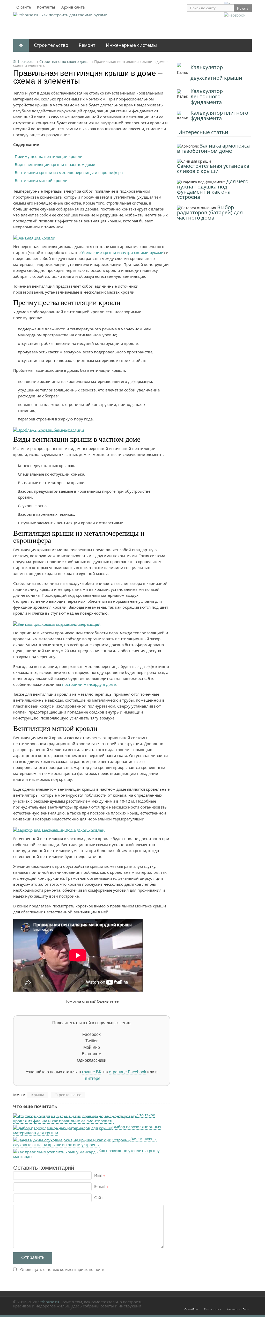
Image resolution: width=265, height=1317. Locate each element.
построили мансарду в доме (89, 684)
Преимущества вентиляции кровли (49, 156)
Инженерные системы (131, 45)
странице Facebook (127, 1072)
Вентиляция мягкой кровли (41, 180)
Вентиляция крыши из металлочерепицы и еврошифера (69, 172)
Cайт (98, 1197)
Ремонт (87, 45)
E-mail (101, 1186)
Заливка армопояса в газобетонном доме (213, 148)
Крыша (37, 1094)
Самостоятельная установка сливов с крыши (213, 168)
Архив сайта (73, 7)
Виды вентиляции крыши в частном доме (55, 164)
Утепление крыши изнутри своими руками (123, 252)
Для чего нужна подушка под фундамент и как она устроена (212, 189)
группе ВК (91, 1072)
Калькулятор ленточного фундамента (206, 97)
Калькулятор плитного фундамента (219, 115)
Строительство (51, 45)
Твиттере (91, 1078)
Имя (99, 1175)
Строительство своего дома (64, 61)
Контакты (46, 7)
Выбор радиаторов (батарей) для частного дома (210, 212)
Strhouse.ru (23, 61)
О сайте (23, 7)
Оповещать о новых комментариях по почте (62, 1269)
